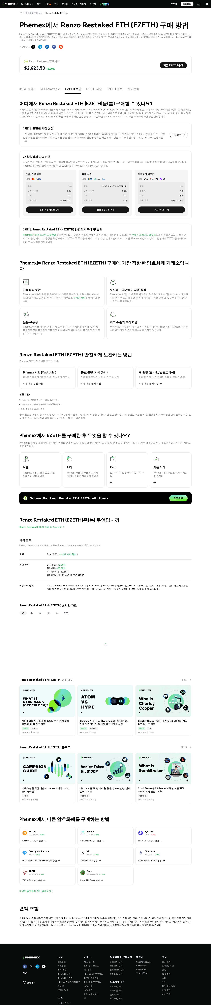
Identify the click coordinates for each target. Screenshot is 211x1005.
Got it (105, 513)
